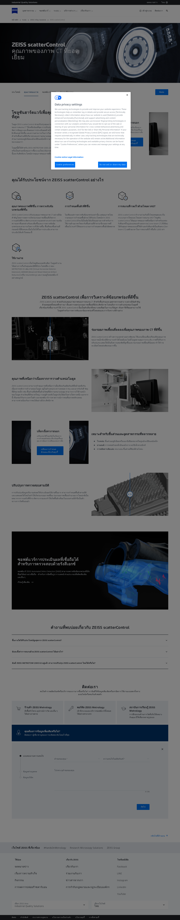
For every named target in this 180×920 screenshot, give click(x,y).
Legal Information (75, 157)
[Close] (127, 95)
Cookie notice (61, 157)
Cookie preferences (65, 164)
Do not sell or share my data (112, 164)
